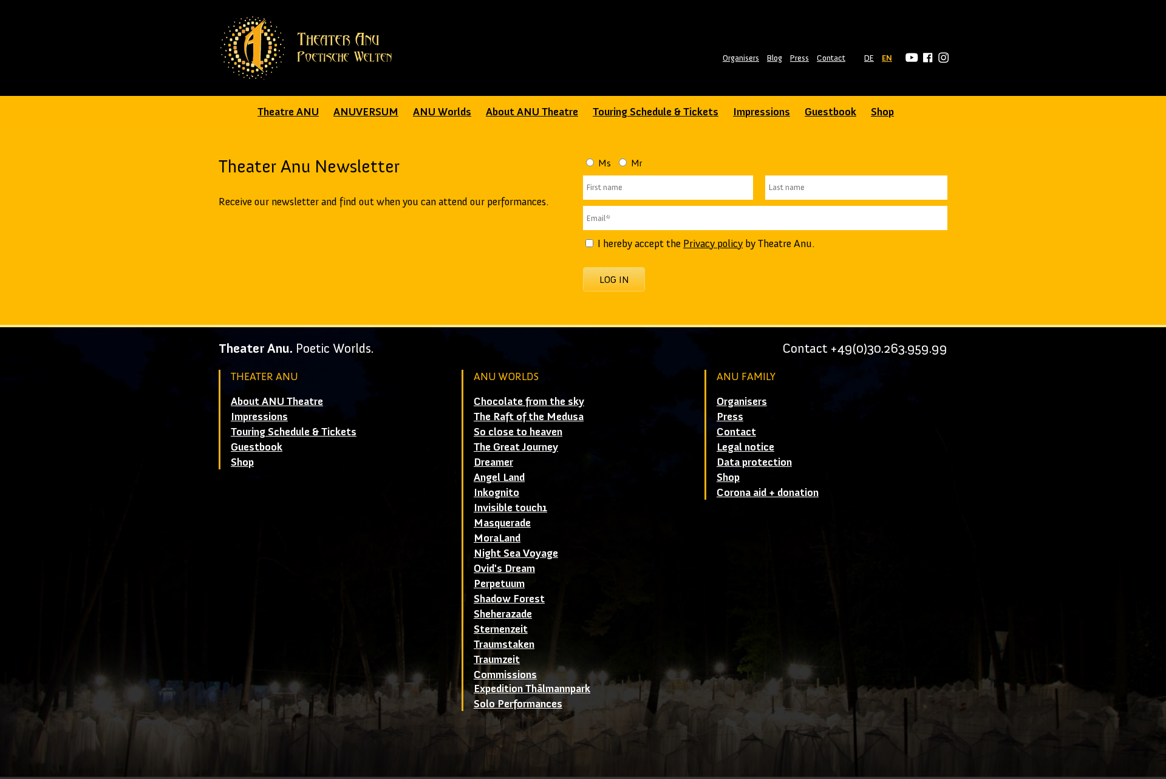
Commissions (505, 674)
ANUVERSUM (365, 111)
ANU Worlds (442, 111)
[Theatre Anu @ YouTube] (910, 58)
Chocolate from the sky (529, 401)
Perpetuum (499, 583)
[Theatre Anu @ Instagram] (941, 58)
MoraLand (497, 538)
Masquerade (502, 522)
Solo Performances (518, 703)
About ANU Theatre (532, 111)
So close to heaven (518, 431)
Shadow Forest (509, 598)
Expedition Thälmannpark (532, 688)
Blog (774, 58)
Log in (614, 279)
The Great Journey (516, 447)
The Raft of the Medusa (529, 416)
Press (799, 58)
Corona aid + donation (768, 492)
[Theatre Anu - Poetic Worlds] (310, 48)
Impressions (761, 111)
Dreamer (493, 462)
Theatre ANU (288, 111)
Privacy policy (713, 243)
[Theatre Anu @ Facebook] (926, 58)
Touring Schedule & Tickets (655, 111)
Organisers (741, 58)
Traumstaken (504, 644)
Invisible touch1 (510, 507)
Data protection (754, 462)
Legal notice (745, 447)
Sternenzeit (501, 629)
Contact (831, 58)
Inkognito (496, 492)
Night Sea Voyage (516, 553)
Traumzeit (497, 659)
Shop (882, 111)
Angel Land (499, 477)
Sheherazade (503, 614)
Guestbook (830, 111)
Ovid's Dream (504, 568)
